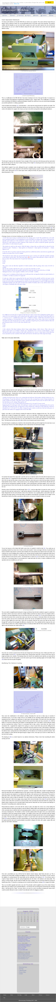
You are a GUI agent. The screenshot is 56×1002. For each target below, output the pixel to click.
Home (5, 15)
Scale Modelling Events (23, 958)
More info (16, 4)
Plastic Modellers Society (23, 957)
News (13, 15)
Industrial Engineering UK (24, 954)
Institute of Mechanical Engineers (25, 956)
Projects (29, 15)
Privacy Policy (22, 972)
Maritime (44, 15)
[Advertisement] (28, 900)
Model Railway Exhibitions (24, 953)
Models (36, 15)
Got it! (49, 2)
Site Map (21, 968)
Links (25, 995)
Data (52, 15)
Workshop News (23, 967)
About (33, 995)
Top (4, 997)
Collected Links (22, 970)
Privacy (40, 995)
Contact (21, 973)
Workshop (21, 15)
